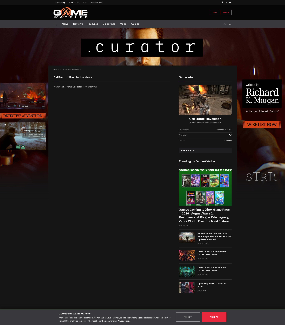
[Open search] (230, 24)
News (65, 23)
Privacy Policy (97, 2)
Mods (123, 23)
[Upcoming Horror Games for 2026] (187, 287)
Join (214, 12)
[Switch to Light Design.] (224, 24)
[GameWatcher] (70, 12)
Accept (214, 317)
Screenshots (187, 150)
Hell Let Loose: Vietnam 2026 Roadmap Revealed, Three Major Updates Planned (215, 236)
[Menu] (55, 23)
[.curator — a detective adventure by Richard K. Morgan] (142, 47)
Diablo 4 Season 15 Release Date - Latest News (212, 269)
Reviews (78, 23)
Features (93, 23)
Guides (135, 23)
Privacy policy (123, 321)
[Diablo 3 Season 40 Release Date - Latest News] (187, 255)
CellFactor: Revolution (205, 118)
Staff (85, 2)
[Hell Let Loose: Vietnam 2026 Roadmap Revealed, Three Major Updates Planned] (187, 237)
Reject (188, 317)
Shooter (228, 140)
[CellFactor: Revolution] (205, 100)
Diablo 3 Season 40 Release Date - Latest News (212, 253)
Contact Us (74, 2)
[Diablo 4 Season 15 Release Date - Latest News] (187, 271)
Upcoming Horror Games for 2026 (212, 285)
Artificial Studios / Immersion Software (205, 123)
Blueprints (109, 23)
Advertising (60, 2)
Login (226, 12)
